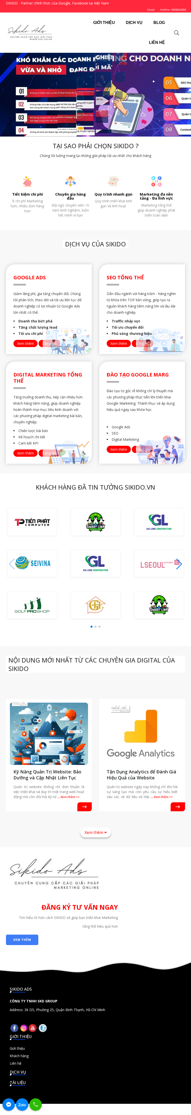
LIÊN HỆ (157, 42)
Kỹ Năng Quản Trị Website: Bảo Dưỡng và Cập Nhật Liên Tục (47, 775)
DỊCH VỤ (134, 22)
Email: (151, 9)
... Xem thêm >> (68, 797)
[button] (179, 564)
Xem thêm (25, 343)
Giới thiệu (17, 1048)
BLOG (159, 22)
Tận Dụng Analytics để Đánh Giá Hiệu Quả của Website (141, 775)
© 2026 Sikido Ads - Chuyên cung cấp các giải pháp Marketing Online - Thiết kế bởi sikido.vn (95, 1109)
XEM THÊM (22, 940)
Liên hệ (15, 1063)
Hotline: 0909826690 (173, 9)
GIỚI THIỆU (104, 22)
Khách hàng (19, 1055)
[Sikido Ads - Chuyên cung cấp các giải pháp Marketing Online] (29, 32)
